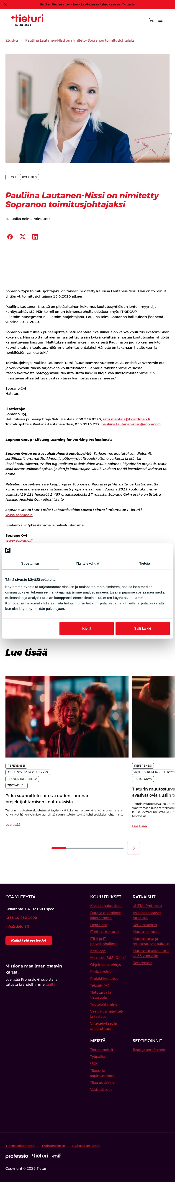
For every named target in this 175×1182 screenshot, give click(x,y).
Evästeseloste (53, 1146)
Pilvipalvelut (100, 971)
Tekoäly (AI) (99, 985)
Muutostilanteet (146, 932)
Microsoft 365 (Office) (108, 958)
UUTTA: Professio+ (147, 906)
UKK (94, 1064)
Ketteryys (98, 951)
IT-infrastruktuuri (104, 932)
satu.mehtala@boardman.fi (126, 419)
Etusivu (11, 40)
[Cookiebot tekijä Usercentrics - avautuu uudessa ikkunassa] (150, 550)
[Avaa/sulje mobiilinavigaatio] (160, 20)
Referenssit (142, 963)
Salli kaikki (142, 628)
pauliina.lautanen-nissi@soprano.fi (131, 424)
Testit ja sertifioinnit (149, 1050)
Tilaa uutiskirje (102, 1082)
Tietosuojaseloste (20, 1146)
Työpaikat (98, 1056)
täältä (50, 984)
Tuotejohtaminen (105, 1004)
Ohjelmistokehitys (105, 965)
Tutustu (128, 4)
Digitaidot (98, 925)
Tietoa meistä (101, 1050)
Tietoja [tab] (144, 563)
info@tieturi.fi (17, 926)
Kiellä (86, 628)
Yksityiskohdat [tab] (87, 563)
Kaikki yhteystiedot (28, 940)
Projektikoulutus (104, 978)
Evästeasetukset (86, 1146)
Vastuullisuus (101, 1089)
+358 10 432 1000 (21, 917)
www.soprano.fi (19, 515)
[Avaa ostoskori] (151, 20)
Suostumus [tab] (30, 563)
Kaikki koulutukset (106, 906)
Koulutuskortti (145, 925)
